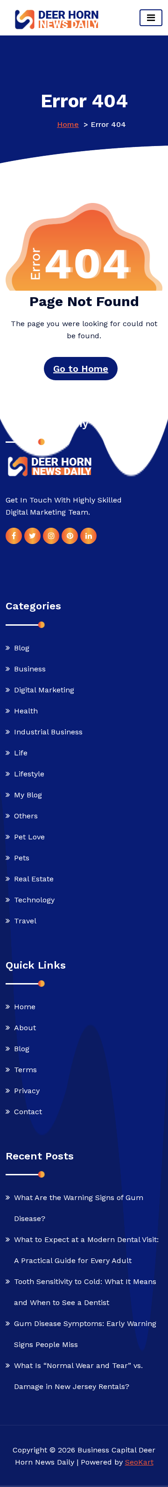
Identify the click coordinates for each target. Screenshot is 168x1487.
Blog (21, 647)
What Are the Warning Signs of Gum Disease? (78, 1208)
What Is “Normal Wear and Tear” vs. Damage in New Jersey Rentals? (78, 1376)
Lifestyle (29, 773)
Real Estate (34, 878)
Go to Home (80, 368)
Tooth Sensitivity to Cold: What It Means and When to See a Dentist (85, 1292)
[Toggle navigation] (151, 17)
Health (26, 710)
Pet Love (29, 836)
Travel (25, 920)
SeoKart (139, 1462)
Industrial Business (48, 731)
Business (30, 668)
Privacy (27, 1090)
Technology (34, 899)
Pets (21, 857)
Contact (28, 1111)
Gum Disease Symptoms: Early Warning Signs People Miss (85, 1334)
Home (68, 124)
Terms (25, 1069)
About (25, 1027)
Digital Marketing (44, 689)
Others (26, 815)
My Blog (28, 794)
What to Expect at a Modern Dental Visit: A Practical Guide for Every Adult (86, 1250)
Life (21, 752)
